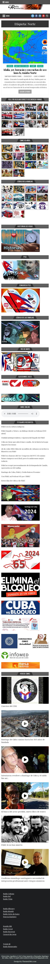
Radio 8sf (7, 896)
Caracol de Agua (9, 934)
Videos (40, 66)
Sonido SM (7, 926)
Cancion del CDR (9, 706)
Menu (7, 2)
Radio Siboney (9, 909)
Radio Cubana (8, 894)
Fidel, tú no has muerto (11, 845)
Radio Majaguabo (10, 947)
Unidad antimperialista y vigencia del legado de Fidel (23, 438)
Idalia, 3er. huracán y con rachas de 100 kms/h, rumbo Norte (25, 71)
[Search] (47, 15)
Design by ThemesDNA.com (25, 961)
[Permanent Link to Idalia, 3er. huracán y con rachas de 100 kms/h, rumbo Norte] (25, 46)
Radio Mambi (8, 911)
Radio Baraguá (9, 932)
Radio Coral (8, 929)
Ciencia (10, 66)
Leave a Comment (39, 76)
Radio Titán (7, 899)
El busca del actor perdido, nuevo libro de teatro (23, 812)
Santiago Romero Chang (13, 76)
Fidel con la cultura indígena (12, 427)
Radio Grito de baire (11, 914)
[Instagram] (39, 15)
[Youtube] (43, 15)
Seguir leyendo (25, 91)
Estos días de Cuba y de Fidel (13, 481)
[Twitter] (32, 15)
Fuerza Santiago (9, 917)
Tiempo (33, 66)
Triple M (6, 944)
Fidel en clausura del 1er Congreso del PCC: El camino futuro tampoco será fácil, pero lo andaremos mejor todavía (23, 458)
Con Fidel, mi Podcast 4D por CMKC (15, 476)
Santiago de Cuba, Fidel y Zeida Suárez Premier (20, 472)
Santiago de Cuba (21, 66)
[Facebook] (36, 15)
